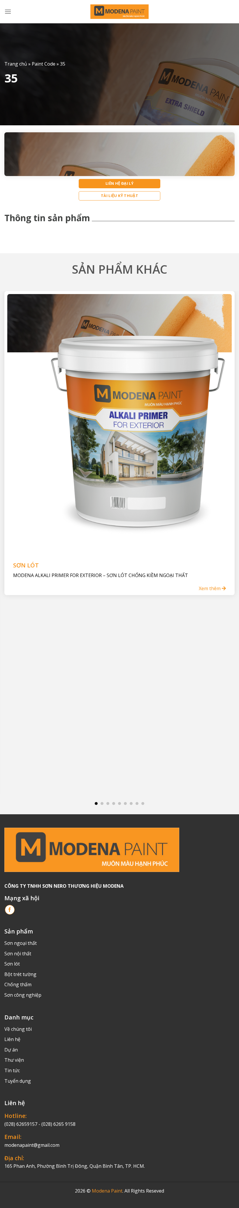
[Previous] (12, 541)
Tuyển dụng (17, 1081)
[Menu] (7, 11)
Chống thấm (17, 984)
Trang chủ (15, 64)
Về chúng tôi (18, 1029)
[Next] (227, 541)
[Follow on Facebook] (10, 910)
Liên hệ (12, 1039)
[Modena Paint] (119, 11)
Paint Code (43, 64)
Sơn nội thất (17, 953)
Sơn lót (12, 964)
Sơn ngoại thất (20, 943)
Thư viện (14, 1060)
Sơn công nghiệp (22, 995)
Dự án (11, 1050)
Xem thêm (210, 588)
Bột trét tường (20, 974)
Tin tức (12, 1070)
